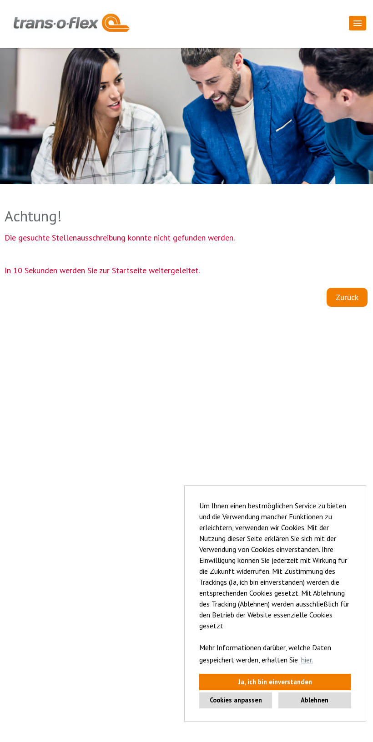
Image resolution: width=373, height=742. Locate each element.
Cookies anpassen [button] (236, 700)
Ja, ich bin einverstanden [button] (275, 681)
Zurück (347, 297)
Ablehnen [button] (314, 700)
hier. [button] (307, 659)
